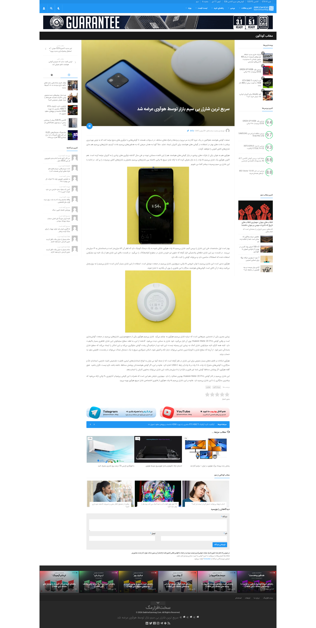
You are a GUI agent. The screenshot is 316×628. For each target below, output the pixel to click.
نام (225, 533)
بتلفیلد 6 (205, 1)
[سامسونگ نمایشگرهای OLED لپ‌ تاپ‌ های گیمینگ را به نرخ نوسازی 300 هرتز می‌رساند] (73, 135)
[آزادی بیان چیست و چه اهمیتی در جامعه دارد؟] (266, 268)
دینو (197, 1)
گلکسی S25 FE (252, 1)
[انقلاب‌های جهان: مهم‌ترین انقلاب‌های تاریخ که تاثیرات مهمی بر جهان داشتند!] (255, 210)
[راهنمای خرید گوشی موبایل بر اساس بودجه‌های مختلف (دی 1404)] (177, 582)
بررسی (232, 8)
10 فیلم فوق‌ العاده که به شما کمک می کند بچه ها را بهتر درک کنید (159, 505)
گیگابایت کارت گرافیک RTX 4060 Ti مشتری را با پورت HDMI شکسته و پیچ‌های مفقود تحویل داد (181, 424)
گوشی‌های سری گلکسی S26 (234, 1)
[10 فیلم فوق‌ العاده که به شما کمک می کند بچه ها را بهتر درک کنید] (158, 494)
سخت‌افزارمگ (268, 598)
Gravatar (207, 558)
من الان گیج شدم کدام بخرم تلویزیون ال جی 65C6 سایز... (57, 159)
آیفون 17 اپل (216, 1)
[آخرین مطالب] (69, 75)
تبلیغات (247, 598)
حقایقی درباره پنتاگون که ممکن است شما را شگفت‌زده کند (249, 239)
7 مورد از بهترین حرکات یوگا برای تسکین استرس (250, 259)
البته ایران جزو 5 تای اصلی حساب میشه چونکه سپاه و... (58, 220)
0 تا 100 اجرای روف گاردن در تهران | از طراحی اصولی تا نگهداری (249, 249)
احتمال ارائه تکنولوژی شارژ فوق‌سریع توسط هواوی (164, 466)
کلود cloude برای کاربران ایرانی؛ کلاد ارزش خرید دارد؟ (250, 95)
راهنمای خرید (219, 8)
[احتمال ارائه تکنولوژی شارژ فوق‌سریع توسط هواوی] (158, 449)
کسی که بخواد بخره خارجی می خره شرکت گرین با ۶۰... (58, 190)
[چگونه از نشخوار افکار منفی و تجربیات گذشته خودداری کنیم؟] (110, 494)
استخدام (238, 598)
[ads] (158, 22)
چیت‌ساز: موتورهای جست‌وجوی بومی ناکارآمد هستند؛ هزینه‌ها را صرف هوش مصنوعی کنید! (55, 98)
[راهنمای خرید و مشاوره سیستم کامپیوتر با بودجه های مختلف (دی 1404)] (217, 582)
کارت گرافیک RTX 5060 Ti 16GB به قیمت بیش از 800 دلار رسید (250, 83)
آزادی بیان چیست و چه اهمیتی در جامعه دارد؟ (251, 268)
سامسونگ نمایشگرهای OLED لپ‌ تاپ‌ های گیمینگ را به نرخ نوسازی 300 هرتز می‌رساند (56, 135)
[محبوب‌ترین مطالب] (51, 75)
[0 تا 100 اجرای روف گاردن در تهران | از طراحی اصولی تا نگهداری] (266, 249)
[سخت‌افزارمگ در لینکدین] (147, 623)
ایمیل (152, 533)
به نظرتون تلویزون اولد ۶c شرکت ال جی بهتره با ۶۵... (58, 180)
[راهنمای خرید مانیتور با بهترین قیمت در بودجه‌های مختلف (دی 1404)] (138, 582)
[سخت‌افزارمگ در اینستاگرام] (158, 623)
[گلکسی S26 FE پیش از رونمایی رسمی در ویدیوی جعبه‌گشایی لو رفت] (73, 123)
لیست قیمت (202, 8)
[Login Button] (44, 8)
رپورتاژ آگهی (216, 387)
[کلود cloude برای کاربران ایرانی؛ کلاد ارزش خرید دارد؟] (268, 95)
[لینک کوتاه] (188, 130)
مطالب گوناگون (264, 36)
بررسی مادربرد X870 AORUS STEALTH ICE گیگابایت (254, 147)
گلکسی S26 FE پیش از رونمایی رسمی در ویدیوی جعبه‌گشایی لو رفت (55, 123)
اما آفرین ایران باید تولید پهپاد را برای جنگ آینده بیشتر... (57, 230)
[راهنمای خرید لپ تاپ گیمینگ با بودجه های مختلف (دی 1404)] (59, 582)
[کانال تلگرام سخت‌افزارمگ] (161, 623)
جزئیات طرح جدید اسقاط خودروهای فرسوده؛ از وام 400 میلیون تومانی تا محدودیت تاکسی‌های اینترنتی (251, 58)
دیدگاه (224, 516)
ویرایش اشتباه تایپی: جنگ (61, 210)
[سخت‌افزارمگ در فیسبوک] (154, 623)
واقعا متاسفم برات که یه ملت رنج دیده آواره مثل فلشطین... (57, 201)
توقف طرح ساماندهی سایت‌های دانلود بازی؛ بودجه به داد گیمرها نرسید (55, 85)
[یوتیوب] (195, 412)
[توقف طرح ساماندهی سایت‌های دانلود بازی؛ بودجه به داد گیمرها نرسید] (73, 85)
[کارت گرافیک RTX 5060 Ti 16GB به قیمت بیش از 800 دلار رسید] (268, 83)
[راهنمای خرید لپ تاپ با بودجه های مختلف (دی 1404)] (98, 582)
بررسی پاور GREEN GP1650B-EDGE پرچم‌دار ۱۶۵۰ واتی (250, 71)
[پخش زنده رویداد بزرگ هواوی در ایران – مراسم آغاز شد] (206, 449)
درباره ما (257, 598)
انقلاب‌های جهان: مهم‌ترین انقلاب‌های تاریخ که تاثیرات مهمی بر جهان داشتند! (257, 224)
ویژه (189, 8)
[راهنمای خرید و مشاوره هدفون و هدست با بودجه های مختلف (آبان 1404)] (256, 582)
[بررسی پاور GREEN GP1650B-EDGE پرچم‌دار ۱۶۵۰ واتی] (268, 71)
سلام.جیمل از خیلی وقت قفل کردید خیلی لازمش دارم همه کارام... (58, 240)
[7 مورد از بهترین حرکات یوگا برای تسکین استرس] (266, 259)
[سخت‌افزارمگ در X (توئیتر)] (150, 623)
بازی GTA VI (266, 1)
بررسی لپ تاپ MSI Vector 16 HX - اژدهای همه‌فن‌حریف (251, 172)
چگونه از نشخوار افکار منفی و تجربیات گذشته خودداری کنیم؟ (110, 505)
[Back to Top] (158, 603)
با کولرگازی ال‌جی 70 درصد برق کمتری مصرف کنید (116, 466)
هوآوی (208, 387)
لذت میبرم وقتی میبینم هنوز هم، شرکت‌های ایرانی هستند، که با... (59, 170)
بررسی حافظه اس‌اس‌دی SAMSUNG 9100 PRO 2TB (251, 135)
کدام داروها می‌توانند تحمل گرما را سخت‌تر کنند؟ (208, 504)
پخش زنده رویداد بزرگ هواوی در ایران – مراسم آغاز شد (210, 466)
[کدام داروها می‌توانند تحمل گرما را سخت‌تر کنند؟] (205, 494)
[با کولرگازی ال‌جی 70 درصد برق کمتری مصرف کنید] (110, 449)
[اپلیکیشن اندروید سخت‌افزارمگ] (165, 623)
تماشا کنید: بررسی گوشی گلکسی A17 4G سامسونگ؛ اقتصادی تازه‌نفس (251, 160)
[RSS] (169, 623)
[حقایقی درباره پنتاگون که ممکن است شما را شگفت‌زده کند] (266, 239)
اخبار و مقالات (246, 8)
